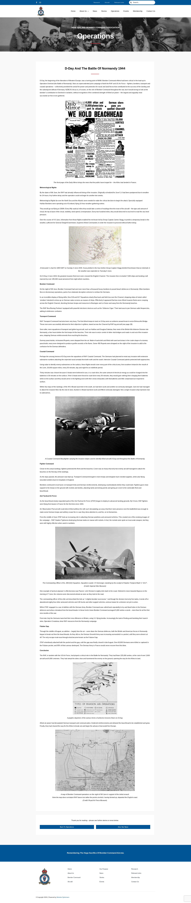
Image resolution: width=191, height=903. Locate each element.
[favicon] (41, 7)
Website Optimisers (63, 897)
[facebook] (36, 2)
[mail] (40, 2)
